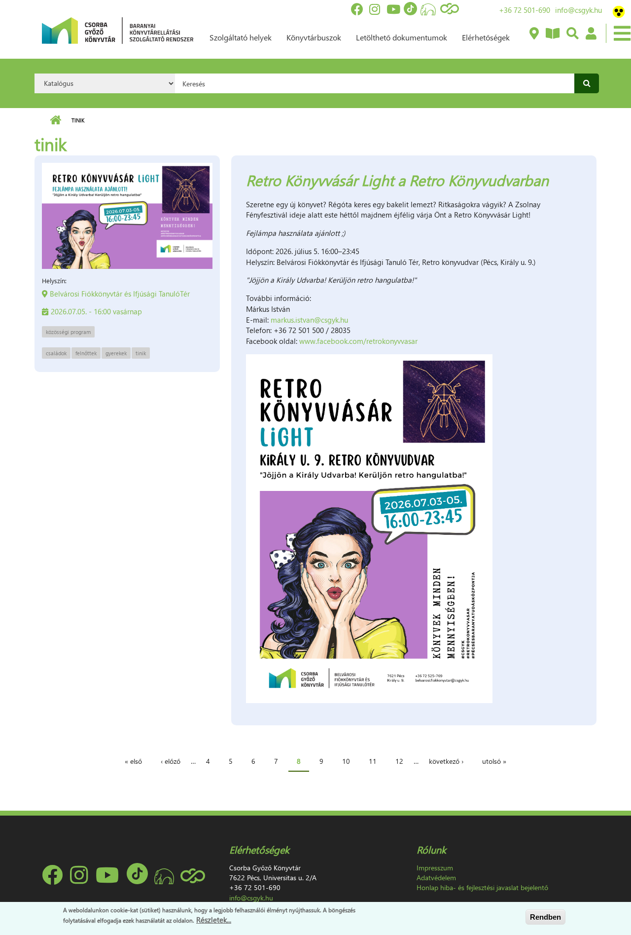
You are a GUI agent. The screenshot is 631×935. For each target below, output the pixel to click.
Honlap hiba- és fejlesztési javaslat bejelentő (482, 887)
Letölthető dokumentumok (401, 37)
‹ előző (170, 761)
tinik (141, 353)
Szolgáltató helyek (241, 37)
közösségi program (68, 332)
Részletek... (213, 920)
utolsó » (494, 761)
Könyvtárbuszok (313, 37)
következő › (446, 761)
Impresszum (435, 867)
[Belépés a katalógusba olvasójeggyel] (590, 34)
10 (346, 761)
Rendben (545, 917)
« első (133, 761)
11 (373, 761)
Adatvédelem (436, 877)
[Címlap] (117, 30)
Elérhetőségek (486, 37)
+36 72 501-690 (524, 10)
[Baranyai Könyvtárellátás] (534, 34)
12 (399, 761)
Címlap (55, 120)
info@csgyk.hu (578, 10)
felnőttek (86, 353)
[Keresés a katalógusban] (572, 34)
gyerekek (116, 353)
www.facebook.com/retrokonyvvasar (358, 341)
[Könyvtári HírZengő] (552, 34)
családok (56, 353)
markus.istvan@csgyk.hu (309, 320)
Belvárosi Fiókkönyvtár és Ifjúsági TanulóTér (120, 294)
